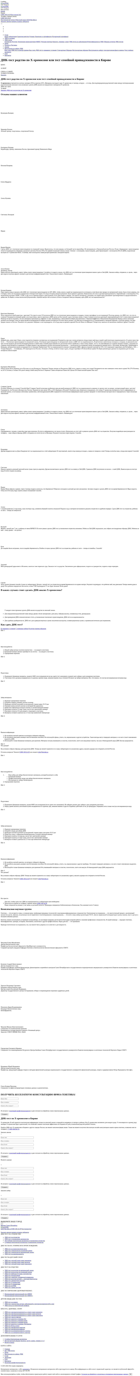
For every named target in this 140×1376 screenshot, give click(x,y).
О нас (6, 1356)
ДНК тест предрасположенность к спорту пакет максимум (24, 1315)
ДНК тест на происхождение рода (16, 1249)
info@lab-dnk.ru (32, 20)
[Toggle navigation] (1, 23)
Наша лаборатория (11, 36)
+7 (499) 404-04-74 (13, 1129)
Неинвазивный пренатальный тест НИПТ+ (19, 1295)
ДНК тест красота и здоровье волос (16, 1322)
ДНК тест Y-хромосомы (12, 1282)
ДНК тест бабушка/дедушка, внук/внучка (18, 1274)
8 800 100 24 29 (6, 15)
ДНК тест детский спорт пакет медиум (17, 1262)
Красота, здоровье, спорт (61, 42)
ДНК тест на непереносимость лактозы (17, 1332)
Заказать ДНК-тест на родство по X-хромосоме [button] (16, 90)
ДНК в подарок (10, 38)
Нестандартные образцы (80, 50)
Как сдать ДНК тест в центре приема (17, 50)
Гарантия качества (23, 36)
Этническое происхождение (27, 42)
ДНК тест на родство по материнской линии (19, 1270)
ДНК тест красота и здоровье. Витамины (18, 1324)
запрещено (26, 1369)
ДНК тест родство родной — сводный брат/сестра (21, 1279)
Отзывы (32, 36)
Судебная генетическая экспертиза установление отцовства (24, 1242)
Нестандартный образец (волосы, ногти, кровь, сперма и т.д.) (24, 1341)
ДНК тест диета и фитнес (13, 1317)
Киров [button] (3, 11)
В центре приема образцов (37, 628)
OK (130, 1374)
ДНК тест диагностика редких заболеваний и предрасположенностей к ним (29, 1304)
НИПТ (38, 42)
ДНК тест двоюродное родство (15, 1280)
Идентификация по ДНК (95, 42)
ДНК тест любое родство (13, 1287)
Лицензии (8, 1357)
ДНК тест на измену (11, 1302)
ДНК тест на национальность (14, 1254)
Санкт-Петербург (11, 1225)
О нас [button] (6, 35)
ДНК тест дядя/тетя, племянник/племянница (19, 1277)
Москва (3, 1225)
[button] (1, 1134)
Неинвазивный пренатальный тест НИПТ (18, 1294)
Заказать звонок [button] (6, 21)
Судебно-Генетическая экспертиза (16, 1339)
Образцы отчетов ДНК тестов (113, 42)
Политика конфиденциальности (15, 1362)
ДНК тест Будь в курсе (12, 1326)
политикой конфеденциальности (19, 1111)
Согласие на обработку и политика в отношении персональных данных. (104, 1374)
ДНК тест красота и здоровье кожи (16, 1320)
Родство (14, 42)
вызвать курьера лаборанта (20, 21)
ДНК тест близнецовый (12, 1275)
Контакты (8, 55)
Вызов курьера (9, 1342)
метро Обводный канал (19, 20)
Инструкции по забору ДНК (14, 1354)
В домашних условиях (8, 628)
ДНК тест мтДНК (10, 1286)
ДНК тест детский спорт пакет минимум (18, 1260)
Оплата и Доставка (11, 45)
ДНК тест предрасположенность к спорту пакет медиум (23, 1314)
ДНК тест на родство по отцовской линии (18, 1272)
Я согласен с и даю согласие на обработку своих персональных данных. (35, 1111)
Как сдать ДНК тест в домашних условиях (43, 50)
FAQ (6, 53)
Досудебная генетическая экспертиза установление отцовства (25, 1241)
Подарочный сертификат (60, 36)
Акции (7, 47)
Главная (7, 1349)
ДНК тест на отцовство (12, 1237)
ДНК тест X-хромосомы (12, 1284)
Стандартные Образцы (64, 50)
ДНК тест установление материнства (17, 1239)
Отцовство (8, 42)
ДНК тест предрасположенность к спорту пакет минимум (23, 1312)
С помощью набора (22, 628)
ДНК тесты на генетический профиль (17, 1305)
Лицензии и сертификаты (43, 36)
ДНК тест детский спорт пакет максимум (18, 1264)
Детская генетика (46, 42)
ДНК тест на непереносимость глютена (17, 1331)
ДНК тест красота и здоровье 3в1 (15, 1319)
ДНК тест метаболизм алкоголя (15, 1327)
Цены (6, 43)
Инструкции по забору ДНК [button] (14, 48)
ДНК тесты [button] (8, 40)
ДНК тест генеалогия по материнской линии (19, 1252)
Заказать (3, 75)
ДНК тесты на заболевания (78, 42)
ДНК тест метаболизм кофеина (15, 1329)
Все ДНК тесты (10, 1350)
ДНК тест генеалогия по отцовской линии (18, 1250)
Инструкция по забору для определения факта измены (106, 50)
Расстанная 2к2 (16, 15)
